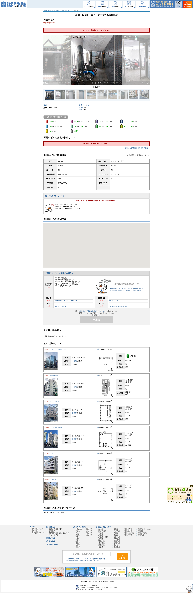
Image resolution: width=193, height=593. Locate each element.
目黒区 (78, 547)
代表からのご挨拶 (55, 529)
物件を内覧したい (62, 278)
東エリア (89, 529)
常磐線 (100, 547)
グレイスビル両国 (56, 427)
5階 (97, 349)
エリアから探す (81, 527)
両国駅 (81, 109)
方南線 (116, 533)
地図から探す (54, 544)
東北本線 (101, 541)
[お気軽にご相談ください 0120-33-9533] (162, 4)
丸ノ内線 (117, 531)
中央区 (78, 531)
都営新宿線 (128, 535)
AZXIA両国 (54, 375)
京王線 (140, 531)
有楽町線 (117, 539)
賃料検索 (52, 541)
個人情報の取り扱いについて (59, 533)
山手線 (100, 529)
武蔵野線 (101, 545)
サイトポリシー (54, 535)
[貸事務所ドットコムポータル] (111, 576)
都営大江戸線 (129, 533)
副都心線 (117, 543)
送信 (97, 319)
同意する (97, 315)
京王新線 (141, 535)
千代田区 (79, 529)
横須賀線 (101, 543)
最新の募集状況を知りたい (65, 280)
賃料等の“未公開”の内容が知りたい (68, 282)
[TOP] (13, 4)
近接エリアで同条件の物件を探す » (137, 148)
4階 (97, 401)
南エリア (89, 533)
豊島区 (78, 543)
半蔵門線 (117, 541)
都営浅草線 (128, 529)
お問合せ (35, 531)
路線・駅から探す (104, 527)
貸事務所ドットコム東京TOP (52, 10)
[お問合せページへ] (122, 559)
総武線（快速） (103, 537)
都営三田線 (128, 531)
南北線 (116, 545)
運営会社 (52, 527)
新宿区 (78, 535)
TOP (33, 527)
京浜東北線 (102, 531)
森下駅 (65, 10)
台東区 (78, 539)
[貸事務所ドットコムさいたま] (80, 576)
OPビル (52, 453)
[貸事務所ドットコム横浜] (49, 576)
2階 (97, 375)
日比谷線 (117, 537)
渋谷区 (78, 537)
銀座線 (116, 529)
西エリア (89, 531)
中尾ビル (53, 480)
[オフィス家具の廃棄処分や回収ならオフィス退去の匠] (143, 576)
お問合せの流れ (37, 529)
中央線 (100, 533)
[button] (46, 60)
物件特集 (52, 538)
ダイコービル (54, 401)
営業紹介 (52, 531)
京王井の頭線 (142, 533)
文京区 (78, 545)
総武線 (100, 535)
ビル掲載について (38, 533)
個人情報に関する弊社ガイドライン (91, 311)
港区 (77, 533)
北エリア (89, 535)
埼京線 (100, 539)
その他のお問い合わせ (64, 286)
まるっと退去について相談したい (67, 284)
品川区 (78, 541)
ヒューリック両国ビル (58, 349)
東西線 (116, 535)
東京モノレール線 (144, 529)
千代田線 (117, 547)
